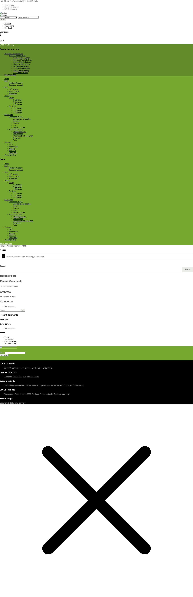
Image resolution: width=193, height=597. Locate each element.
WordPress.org (10, 343)
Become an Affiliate (24, 385)
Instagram (22, 377)
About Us (12, 151)
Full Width (13, 93)
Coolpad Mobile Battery (22, 60)
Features (7, 142)
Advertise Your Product (57, 385)
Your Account (9, 394)
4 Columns (17, 104)
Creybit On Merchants (75, 385)
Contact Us (13, 153)
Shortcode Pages (16, 117)
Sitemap (12, 149)
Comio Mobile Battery (21, 58)
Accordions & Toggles (22, 119)
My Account (9, 26)
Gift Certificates (10, 9)
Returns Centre (21, 394)
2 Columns (17, 100)
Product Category (16, 83)
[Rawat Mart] (3, 13)
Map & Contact (19, 127)
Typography (13, 146)
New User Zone (6, 244)
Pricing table (18, 134)
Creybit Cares (37, 368)
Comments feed (10, 341)
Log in (6, 337)
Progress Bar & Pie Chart (23, 136)
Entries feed (9, 339)
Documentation (10, 155)
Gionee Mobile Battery (22, 62)
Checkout (8, 28)
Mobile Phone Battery (17, 56)
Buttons (16, 121)
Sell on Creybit (10, 385)
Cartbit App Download (56, 394)
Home (6, 79)
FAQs (11, 144)
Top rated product (16, 85)
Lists (15, 125)
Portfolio (12, 106)
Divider (16, 123)
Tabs (15, 140)
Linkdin (36, 377)
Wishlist (7, 24)
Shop (6, 81)
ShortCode (8, 115)
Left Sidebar (14, 89)
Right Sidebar (14, 91)
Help (67, 394)
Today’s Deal (9, 5)
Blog (6, 87)
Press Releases (25, 368)
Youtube (30, 377)
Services (16, 138)
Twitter (15, 377)
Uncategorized (10, 75)
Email (2, 353)
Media (6, 96)
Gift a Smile (47, 368)
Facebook (8, 377)
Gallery (11, 98)
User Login (4, 32)
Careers (15, 368)
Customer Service (11, 7)
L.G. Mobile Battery (20, 73)
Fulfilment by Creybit (40, 385)
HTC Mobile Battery (21, 66)
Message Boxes (19, 132)
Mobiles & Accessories (13, 54)
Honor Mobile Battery (21, 64)
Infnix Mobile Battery (21, 68)
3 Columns (17, 102)
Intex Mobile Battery (21, 71)
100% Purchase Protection (37, 394)
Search (3, 266)
